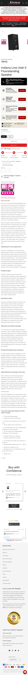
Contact (4, 577)
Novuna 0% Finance (7, 558)
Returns (4, 565)
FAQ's (4, 574)
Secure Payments (7, 571)
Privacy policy (6, 671)
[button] (1, 3)
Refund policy (22, 669)
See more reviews (14, 505)
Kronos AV (8, 669)
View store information (7, 165)
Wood (10, 136)
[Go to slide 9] (16, 501)
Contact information (22, 671)
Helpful (6, 537)
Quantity (3, 167)
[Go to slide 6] (11, 501)
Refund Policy (6, 580)
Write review (15, 524)
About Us (5, 552)
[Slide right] (16, 56)
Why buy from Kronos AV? (9, 549)
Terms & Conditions (7, 561)
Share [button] (4, 458)
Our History (5, 555)
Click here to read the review (8, 197)
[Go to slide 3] (6, 501)
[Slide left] (11, 56)
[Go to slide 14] (24, 501)
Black (4, 136)
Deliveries (5, 568)
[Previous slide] (3, 491)
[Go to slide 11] (19, 501)
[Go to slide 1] (3, 501)
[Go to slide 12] (21, 501)
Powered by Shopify (14, 669)
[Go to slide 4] (8, 501)
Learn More (22, 90)
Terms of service (13, 671)
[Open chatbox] (25, 672)
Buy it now (14, 145)
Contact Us (22, 108)
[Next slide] (25, 491)
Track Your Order (7, 583)
